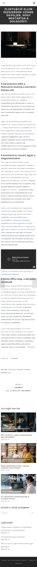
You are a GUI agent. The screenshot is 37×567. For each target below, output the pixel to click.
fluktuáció (19, 369)
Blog (9, 372)
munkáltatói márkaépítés (9, 274)
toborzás (27, 369)
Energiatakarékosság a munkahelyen (13, 537)
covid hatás (11, 369)
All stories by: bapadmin (18, 390)
